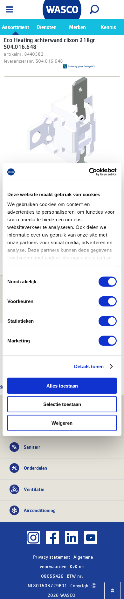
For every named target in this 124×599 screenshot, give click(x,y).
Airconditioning (40, 510)
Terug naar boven (113, 590)
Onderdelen (35, 468)
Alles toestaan (62, 385)
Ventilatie (34, 489)
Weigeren (62, 422)
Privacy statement (51, 557)
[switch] (108, 301)
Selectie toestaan (62, 404)
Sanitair (32, 447)
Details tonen (89, 366)
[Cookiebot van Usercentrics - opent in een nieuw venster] (89, 172)
